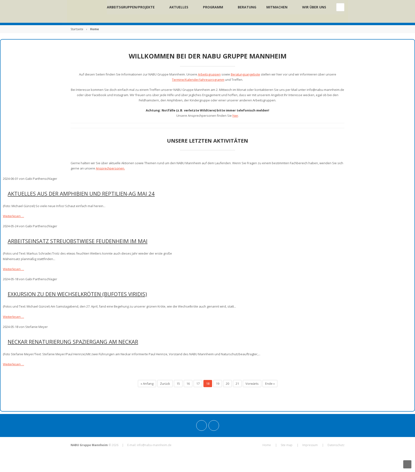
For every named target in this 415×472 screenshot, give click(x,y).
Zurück (165, 383)
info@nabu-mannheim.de (154, 445)
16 (188, 383)
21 (237, 383)
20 (227, 383)
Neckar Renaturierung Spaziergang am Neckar (73, 341)
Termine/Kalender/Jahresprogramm (198, 79)
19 (217, 383)
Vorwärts (252, 383)
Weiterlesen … (13, 216)
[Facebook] (213, 425)
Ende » (270, 383)
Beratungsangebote (245, 74)
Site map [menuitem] (287, 445)
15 (178, 383)
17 (198, 383)
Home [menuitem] (266, 445)
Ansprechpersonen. (110, 168)
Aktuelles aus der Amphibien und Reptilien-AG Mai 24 (81, 193)
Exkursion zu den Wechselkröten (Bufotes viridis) (77, 293)
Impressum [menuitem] (310, 445)
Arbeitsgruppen (209, 74)
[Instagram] (201, 425)
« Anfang (146, 383)
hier (235, 115)
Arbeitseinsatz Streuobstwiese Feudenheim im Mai (77, 241)
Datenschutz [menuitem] (336, 445)
